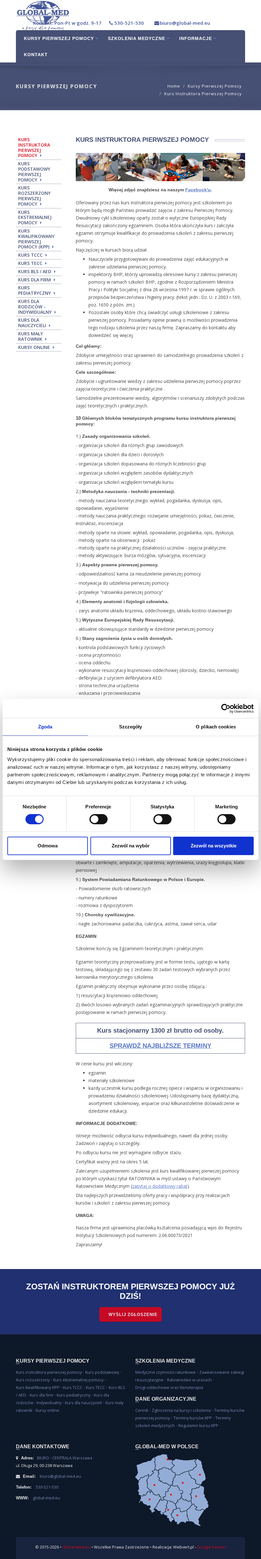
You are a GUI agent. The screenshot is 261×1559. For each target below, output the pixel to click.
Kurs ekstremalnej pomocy (78, 1380)
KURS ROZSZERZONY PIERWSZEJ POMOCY (34, 196)
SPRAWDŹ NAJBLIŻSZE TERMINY (160, 1045)
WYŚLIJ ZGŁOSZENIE (133, 1314)
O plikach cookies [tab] (216, 726)
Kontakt (36, 54)
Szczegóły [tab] (130, 726)
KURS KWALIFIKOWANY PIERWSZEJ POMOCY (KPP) (36, 239)
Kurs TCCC (72, 1387)
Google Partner (211, 1547)
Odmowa (48, 845)
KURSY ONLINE (34, 347)
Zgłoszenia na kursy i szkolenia (181, 1410)
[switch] (98, 819)
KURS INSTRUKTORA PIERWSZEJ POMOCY (34, 147)
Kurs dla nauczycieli (83, 1402)
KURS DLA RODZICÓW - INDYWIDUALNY (35, 306)
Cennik (141, 1410)
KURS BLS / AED (34, 271)
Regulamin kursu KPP (198, 1425)
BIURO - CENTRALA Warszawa (64, 1458)
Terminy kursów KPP (192, 1418)
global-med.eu (46, 1498)
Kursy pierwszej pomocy (59, 38)
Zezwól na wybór (131, 845)
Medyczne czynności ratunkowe (165, 1372)
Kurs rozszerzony (33, 1380)
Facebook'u (198, 189)
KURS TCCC (30, 255)
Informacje (196, 38)
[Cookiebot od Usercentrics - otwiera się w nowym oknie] (226, 708)
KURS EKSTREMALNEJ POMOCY (35, 217)
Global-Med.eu (76, 1547)
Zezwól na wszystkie (213, 845)
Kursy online (47, 1410)
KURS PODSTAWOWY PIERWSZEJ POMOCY (34, 171)
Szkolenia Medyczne (137, 38)
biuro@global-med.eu (185, 23)
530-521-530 (129, 23)
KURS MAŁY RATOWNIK (30, 336)
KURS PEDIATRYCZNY (34, 290)
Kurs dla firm (41, 1395)
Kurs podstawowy (102, 1372)
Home (173, 86)
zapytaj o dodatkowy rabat (159, 1186)
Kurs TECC (95, 1387)
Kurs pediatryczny (73, 1395)
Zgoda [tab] (45, 726)
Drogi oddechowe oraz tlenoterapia (169, 1387)
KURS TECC (30, 263)
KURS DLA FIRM (34, 280)
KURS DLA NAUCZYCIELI (32, 322)
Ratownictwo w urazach (189, 1380)
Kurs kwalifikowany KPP (38, 1387)
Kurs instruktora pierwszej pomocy (203, 93)
